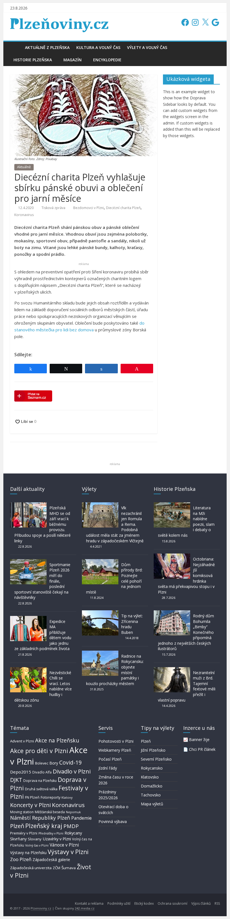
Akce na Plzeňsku (57, 740)
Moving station (22, 812)
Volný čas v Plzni (37, 845)
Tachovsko (151, 795)
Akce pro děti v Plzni (39, 751)
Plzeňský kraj (43, 826)
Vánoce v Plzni (64, 845)
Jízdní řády (107, 768)
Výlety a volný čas (147, 47)
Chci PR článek (202, 749)
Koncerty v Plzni (30, 805)
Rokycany (73, 833)
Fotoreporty (50, 797)
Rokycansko (152, 768)
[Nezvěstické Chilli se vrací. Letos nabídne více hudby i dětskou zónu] (28, 669)
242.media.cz (85, 908)
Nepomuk (73, 812)
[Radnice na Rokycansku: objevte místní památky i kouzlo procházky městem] (100, 653)
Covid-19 (70, 762)
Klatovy (67, 797)
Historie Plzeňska (32, 59)
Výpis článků (201, 903)
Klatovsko (150, 777)
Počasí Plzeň (110, 759)
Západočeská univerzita (31, 867)
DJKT (16, 780)
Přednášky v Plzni (50, 833)
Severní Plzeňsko (156, 759)
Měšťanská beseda (50, 812)
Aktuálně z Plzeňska (47, 47)
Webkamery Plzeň (114, 750)
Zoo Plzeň (20, 859)
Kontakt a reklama (89, 903)
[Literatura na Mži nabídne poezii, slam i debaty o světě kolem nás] (172, 505)
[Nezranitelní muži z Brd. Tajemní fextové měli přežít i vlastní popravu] (172, 669)
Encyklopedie (107, 59)
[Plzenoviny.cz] (16, 47)
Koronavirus (24, 214)
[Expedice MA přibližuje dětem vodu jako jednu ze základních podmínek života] (28, 618)
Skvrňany (18, 838)
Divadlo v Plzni (72, 771)
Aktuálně (24, 167)
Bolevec (41, 763)
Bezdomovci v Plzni (88, 207)
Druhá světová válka (41, 789)
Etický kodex (144, 903)
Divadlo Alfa (42, 772)
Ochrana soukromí (172, 903)
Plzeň (17, 826)
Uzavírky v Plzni (57, 838)
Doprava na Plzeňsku (40, 780)
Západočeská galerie (51, 859)
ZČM (56, 867)
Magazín (72, 59)
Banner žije (199, 739)
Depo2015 (20, 772)
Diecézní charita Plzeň (123, 207)
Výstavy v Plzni (68, 852)
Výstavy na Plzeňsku (28, 852)
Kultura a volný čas (98, 47)
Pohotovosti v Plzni (116, 741)
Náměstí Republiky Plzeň (40, 817)
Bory (53, 763)
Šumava (68, 867)
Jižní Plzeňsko (153, 750)
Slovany (35, 838)
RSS (217, 903)
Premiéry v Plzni (23, 833)
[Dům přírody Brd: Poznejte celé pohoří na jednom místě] (100, 561)
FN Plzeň (32, 797)
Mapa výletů (152, 804)
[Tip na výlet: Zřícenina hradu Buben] (100, 613)
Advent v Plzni (22, 741)
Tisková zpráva (53, 207)
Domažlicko (151, 786)
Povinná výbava (112, 821)
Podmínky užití (118, 903)
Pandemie (81, 818)
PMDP (71, 825)
